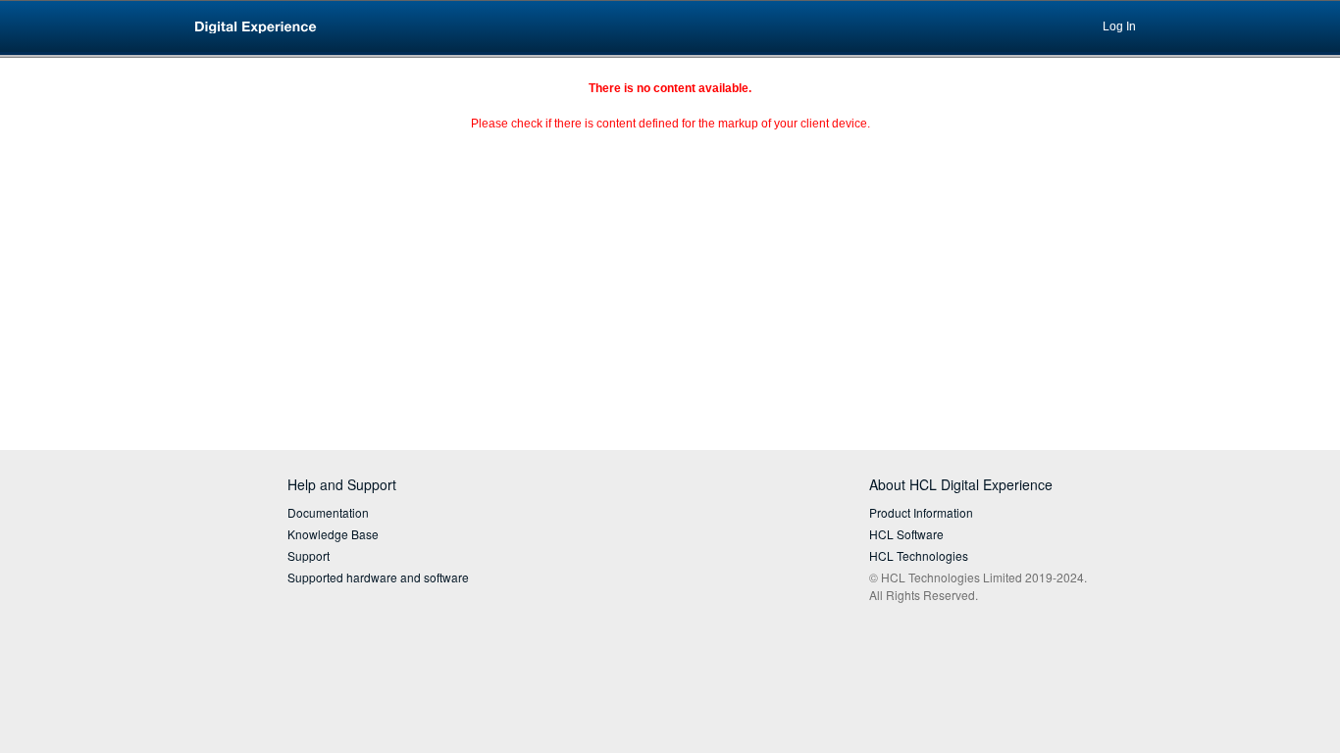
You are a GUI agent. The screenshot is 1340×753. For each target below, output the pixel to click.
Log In (1119, 26)
